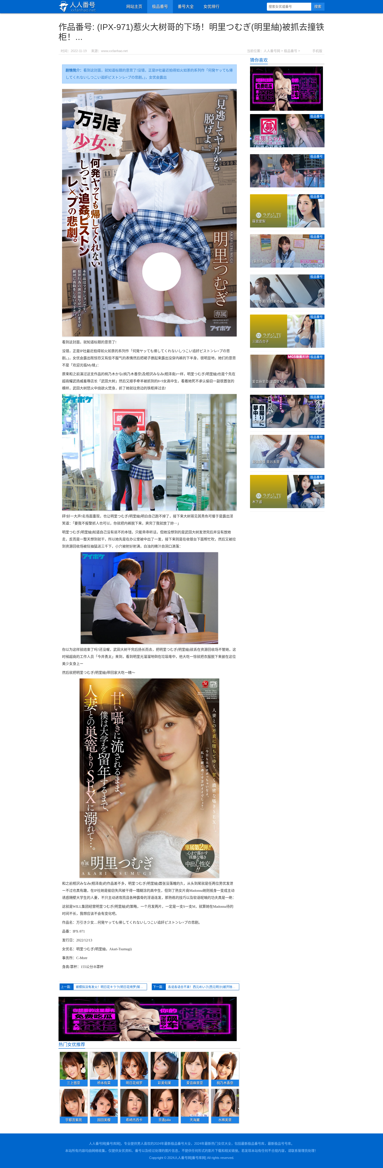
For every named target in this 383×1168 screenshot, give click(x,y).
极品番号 (160, 6)
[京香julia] (164, 1102)
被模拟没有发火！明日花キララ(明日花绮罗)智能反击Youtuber (111, 987)
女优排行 (211, 6)
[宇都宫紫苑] (74, 1102)
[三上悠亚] (74, 1065)
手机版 (317, 51)
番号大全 (186, 6)
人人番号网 (272, 51)
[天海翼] (195, 1102)
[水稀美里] (225, 1102)
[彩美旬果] (164, 1065)
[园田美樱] (104, 1102)
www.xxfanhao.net (114, 51)
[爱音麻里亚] (195, 1065)
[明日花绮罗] (134, 1065)
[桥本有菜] (104, 1065)
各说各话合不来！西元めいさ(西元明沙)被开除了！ (203, 987)
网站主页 (134, 6)
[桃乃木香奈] (225, 1065)
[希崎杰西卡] (134, 1102)
